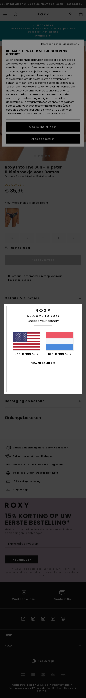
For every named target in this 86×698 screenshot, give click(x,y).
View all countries (43, 363)
